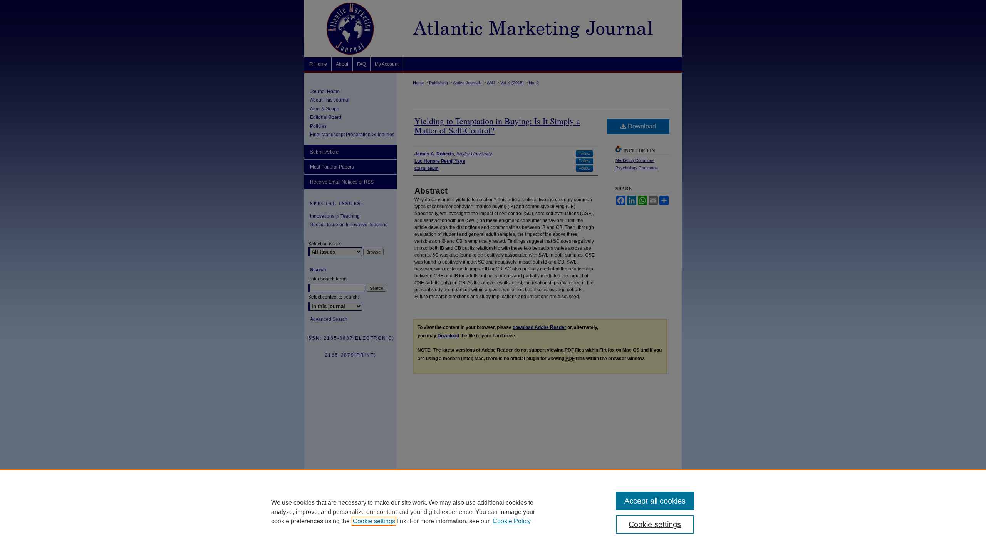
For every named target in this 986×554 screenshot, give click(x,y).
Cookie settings (374, 521)
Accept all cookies (655, 501)
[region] (493, 511)
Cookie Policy (512, 521)
